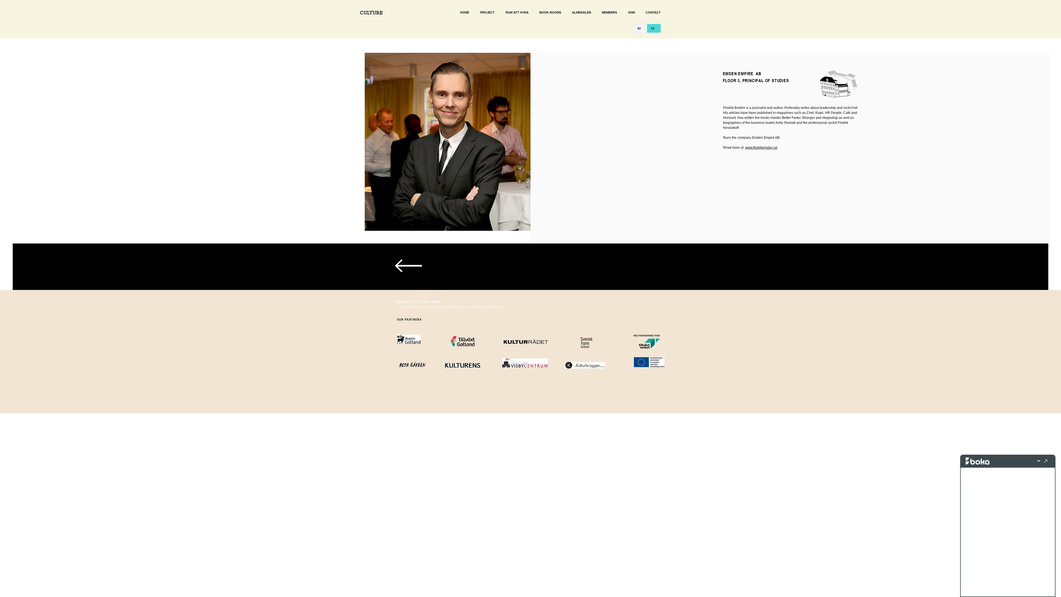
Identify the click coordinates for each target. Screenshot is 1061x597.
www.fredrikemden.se (761, 148)
